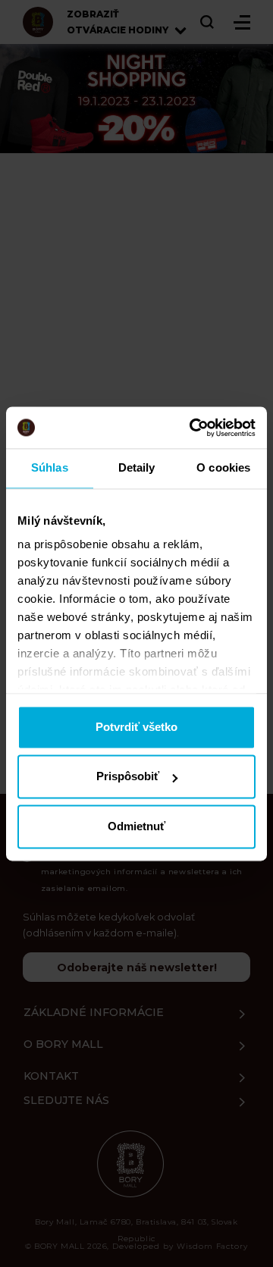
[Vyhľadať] (207, 22)
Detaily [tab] (136, 467)
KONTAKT (51, 1076)
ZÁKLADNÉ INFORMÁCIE (94, 1012)
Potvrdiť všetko (136, 726)
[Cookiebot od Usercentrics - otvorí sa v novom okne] (193, 427)
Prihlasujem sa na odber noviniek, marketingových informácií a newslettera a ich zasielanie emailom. (142, 871)
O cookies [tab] (223, 467)
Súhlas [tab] (49, 467)
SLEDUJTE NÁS (66, 1100)
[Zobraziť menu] (242, 22)
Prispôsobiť (127, 776)
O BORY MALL (63, 1044)
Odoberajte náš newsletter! (137, 967)
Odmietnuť (136, 826)
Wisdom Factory (212, 1246)
